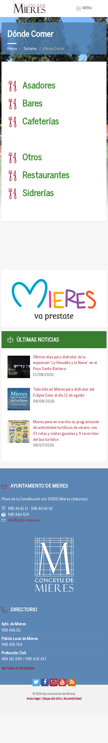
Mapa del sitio (52, 698)
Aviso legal (34, 698)
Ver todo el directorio (18, 668)
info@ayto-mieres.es (24, 520)
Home (12, 49)
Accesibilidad (73, 698)
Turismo (30, 49)
